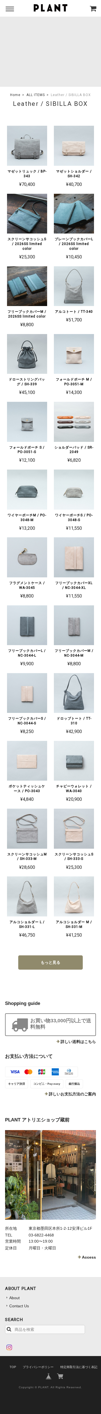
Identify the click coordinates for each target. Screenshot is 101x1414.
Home (15, 95)
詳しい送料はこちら (78, 1041)
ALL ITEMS (35, 95)
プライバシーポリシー (38, 1367)
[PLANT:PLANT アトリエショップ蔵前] (50, 1175)
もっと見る (50, 962)
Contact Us (19, 1306)
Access (89, 1257)
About (14, 1298)
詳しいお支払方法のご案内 (72, 1094)
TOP (13, 1367)
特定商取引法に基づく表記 (78, 1367)
